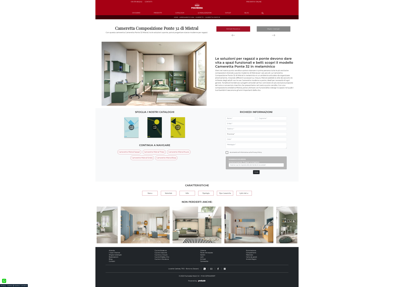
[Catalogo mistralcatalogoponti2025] (177, 127)
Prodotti (158, 13)
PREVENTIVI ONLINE (253, 2)
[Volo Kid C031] (274, 35)
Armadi (203, 259)
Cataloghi (179, 13)
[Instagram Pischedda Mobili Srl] (225, 269)
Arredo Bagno (251, 259)
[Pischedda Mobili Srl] (197, 6)
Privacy (3, 285)
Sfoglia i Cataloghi (273, 29)
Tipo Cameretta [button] (225, 193)
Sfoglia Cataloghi (115, 255)
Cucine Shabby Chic (162, 257)
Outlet (228, 13)
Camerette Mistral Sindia (142, 158)
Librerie (203, 250)
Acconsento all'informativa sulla (246, 152)
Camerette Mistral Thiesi (154, 152)
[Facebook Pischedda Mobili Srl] (218, 269)
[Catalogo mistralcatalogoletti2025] (154, 127)
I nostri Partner (114, 253)
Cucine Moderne (161, 250)
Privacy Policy (257, 152)
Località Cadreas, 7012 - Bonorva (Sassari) (183, 269)
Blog (247, 13)
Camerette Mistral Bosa (166, 158)
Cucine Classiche (161, 253)
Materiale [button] (168, 193)
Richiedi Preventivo (233, 29)
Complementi (251, 253)
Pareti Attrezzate (206, 253)
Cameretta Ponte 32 (212, 17)
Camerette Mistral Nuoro (178, 152)
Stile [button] (187, 193)
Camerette (200, 17)
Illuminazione (251, 250)
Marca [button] (150, 193)
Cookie (9, 285)
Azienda (112, 250)
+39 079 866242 (136, 2)
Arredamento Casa (187, 17)
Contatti (148, 2)
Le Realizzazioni (205, 13)
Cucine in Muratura (162, 259)
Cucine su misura (161, 255)
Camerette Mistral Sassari (129, 152)
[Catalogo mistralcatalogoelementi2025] (131, 127)
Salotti (202, 255)
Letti (202, 257)
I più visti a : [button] (244, 193)
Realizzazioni (113, 257)
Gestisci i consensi (21, 285)
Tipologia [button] (206, 193)
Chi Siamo (136, 13)
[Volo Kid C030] (233, 35)
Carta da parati (251, 257)
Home (176, 17)
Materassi (249, 255)
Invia (256, 172)
